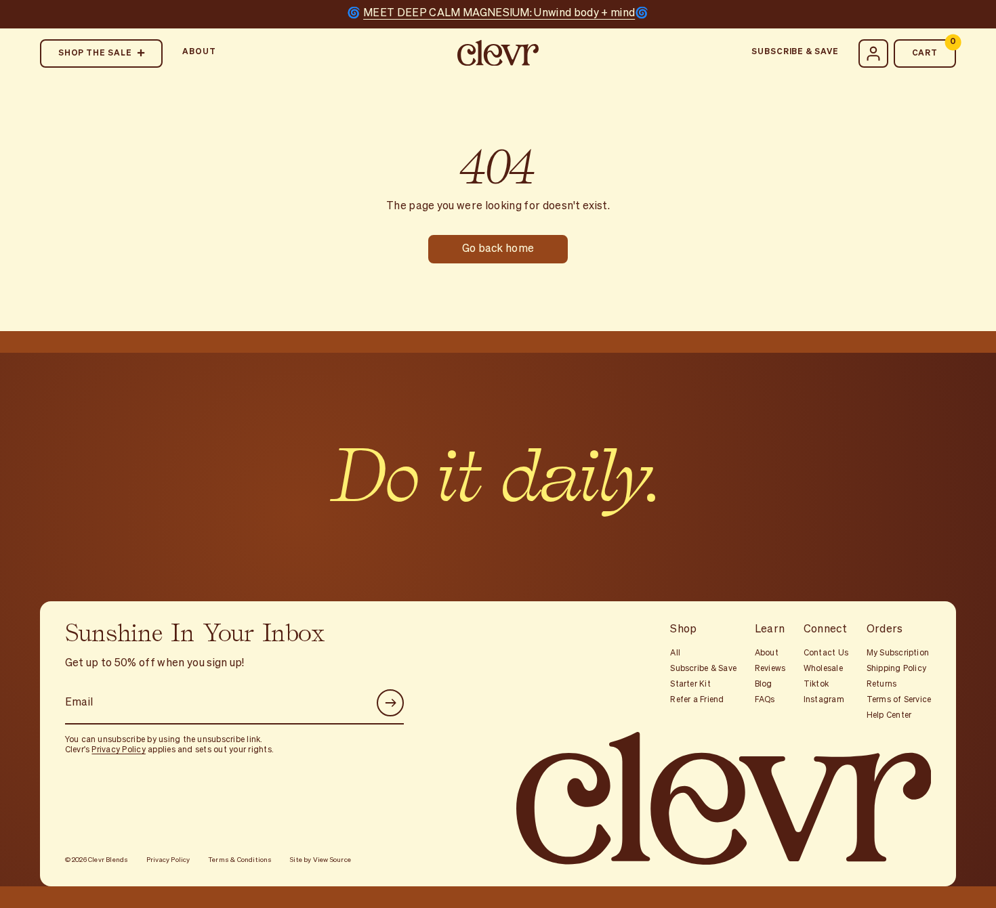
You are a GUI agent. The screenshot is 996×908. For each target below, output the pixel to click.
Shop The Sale (95, 53)
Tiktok (816, 684)
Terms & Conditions (240, 860)
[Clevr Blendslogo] (498, 53)
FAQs (765, 700)
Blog (763, 684)
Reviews (770, 669)
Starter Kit (690, 684)
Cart (934, 48)
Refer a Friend (697, 700)
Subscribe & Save (794, 52)
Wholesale (823, 669)
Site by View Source (320, 860)
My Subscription (898, 653)
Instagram (824, 700)
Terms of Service (899, 700)
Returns (882, 684)
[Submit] (390, 702)
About (199, 52)
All (675, 653)
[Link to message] (498, 14)
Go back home (498, 249)
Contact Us (826, 653)
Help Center (889, 716)
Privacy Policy (118, 750)
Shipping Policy (897, 669)
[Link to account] (873, 53)
